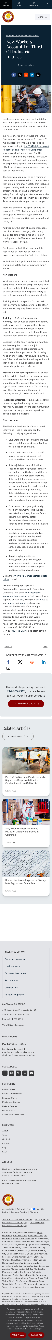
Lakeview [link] (18, 1266)
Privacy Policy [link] (23, 1209)
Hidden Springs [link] (39, 1260)
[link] (6, 4)
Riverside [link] (30, 1275)
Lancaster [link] (28, 1266)
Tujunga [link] (28, 1284)
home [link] (22, 603)
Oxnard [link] (27, 1272)
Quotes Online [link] (20, 630)
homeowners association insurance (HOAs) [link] (26, 1241)
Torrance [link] (19, 1284)
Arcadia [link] (25, 1247)
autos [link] (11, 603)
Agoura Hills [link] (33, 1244)
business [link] (40, 599)
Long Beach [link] (39, 1266)
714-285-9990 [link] (16, 691)
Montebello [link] (39, 1269)
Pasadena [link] (7, 1275)
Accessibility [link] (8, 1209)
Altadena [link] (6, 1247)
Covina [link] (22, 1253)
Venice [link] (36, 1284)
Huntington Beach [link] (21, 1263)
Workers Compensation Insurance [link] (22, 35)
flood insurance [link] (35, 1235)
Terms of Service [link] (19, 1212)
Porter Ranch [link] (19, 1275)
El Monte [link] (6, 1256)
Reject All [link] (36, 1335)
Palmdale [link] (36, 1272)
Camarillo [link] (32, 1250)
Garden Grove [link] (26, 1256)
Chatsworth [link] (12, 1253)
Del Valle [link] (42, 1253)
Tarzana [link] (24, 1281)
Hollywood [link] (7, 1263)
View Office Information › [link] (14, 1025)
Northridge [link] (18, 1272)
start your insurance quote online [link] (18, 1055)
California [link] (12, 1244)
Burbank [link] (11, 1250)
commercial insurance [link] (23, 1238)
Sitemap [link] (34, 1212)
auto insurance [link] (20, 1235)
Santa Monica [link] (8, 1278)
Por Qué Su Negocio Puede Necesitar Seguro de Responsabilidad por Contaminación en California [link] (26, 780)
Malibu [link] (14, 1269)
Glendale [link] (38, 1256)
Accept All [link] (18, 1335)
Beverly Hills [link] (36, 1247)
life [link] (21, 599)
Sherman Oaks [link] (36, 1278)
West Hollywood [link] (9, 1287)
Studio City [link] (14, 1281)
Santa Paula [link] (22, 1278)
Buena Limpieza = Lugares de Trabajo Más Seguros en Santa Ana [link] (26, 881)
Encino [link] (15, 1256)
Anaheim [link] (16, 1247)
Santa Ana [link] (41, 1275)
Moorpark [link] (7, 1272)
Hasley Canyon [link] (23, 1260)
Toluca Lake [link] (8, 1284)
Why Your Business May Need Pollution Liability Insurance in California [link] (22, 831)
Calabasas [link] (22, 1250)
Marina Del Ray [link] (25, 1269)
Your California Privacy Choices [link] (17, 1219)
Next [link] (45, 646)
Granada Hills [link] (8, 1260)
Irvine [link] (33, 1263)
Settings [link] (37, 1329)
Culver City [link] (32, 1253)
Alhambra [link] (44, 1244)
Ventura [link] (44, 1284)
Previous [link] (8, 646)
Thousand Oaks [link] (36, 1281)
